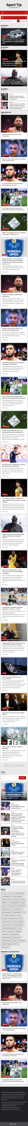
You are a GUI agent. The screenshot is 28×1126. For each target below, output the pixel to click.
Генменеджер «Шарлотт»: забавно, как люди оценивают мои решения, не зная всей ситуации (14, 63)
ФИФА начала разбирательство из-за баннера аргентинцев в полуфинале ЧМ (14, 233)
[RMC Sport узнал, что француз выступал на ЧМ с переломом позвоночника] (14, 454)
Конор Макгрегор (18, 909)
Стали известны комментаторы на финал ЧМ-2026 (17, 843)
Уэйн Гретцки (5, 934)
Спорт (20, 928)
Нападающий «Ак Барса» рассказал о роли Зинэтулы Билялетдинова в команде (13, 644)
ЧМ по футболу (22, 940)
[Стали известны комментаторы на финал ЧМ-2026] (14, 702)
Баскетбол (5, 59)
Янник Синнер (5, 947)
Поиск (3, 772)
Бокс (11, 899)
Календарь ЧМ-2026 (6, 909)
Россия (19, 915)
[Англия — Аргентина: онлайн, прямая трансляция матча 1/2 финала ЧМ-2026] (5, 871)
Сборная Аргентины (18, 921)
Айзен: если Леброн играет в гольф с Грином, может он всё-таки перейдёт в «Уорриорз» (12, 571)
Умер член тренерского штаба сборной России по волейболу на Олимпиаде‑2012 (17, 97)
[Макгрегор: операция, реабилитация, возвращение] (14, 123)
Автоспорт (5, 41)
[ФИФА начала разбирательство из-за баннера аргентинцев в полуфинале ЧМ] (14, 222)
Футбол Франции (6, 940)
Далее (21, 765)
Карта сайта (13, 1124)
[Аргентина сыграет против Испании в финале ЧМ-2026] (5, 881)
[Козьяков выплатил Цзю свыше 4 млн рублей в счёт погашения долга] (14, 148)
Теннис (4, 255)
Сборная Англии (6, 921)
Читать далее (5, 271)
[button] (2, 13)
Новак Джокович (17, 912)
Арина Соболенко (17, 896)
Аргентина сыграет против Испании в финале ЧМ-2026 (18, 882)
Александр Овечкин (19, 893)
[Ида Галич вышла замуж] (14, 37)
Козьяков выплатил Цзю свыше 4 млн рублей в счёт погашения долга (14, 159)
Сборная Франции (18, 925)
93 (17, 765)
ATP (3, 893)
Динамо (23, 902)
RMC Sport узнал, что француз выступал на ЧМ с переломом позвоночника (13, 465)
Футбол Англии (15, 934)
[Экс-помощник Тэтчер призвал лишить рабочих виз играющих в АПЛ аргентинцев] (14, 197)
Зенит (3, 906)
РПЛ (24, 912)
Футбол (4, 708)
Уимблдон (18, 931)
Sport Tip (14, 5)
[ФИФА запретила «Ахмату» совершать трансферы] (14, 736)
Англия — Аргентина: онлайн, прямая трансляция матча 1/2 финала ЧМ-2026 (16, 872)
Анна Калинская (6, 896)
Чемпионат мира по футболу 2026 (10, 944)
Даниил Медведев (14, 902)
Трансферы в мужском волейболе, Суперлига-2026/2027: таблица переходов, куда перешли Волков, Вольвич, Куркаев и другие (17, 106)
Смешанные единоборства (9, 928)
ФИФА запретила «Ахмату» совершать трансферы (18, 853)
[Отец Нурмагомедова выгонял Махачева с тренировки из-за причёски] (14, 173)
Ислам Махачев (11, 906)
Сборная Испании (6, 925)
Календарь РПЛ (21, 906)
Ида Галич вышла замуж (9, 43)
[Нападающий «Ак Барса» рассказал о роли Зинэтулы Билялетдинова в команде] (14, 632)
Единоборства (6, 130)
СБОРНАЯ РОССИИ (13, 918)
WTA (11, 893)
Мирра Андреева (6, 912)
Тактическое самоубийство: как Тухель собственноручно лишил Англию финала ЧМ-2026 (18, 862)
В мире (23, 899)
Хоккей (4, 603)
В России (16, 899)
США (21, 918)
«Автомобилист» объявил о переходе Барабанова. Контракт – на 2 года (12, 608)
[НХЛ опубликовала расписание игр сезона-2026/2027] (14, 666)
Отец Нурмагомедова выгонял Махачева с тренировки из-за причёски (13, 184)
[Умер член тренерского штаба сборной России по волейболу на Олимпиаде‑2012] (4, 96)
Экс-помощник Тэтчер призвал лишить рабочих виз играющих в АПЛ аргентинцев (13, 209)
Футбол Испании (6, 937)
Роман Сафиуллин (10, 915)
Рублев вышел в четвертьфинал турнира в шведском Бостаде (18, 806)
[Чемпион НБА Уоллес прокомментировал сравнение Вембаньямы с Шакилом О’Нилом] (14, 523)
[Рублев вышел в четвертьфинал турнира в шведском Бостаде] (5, 806)
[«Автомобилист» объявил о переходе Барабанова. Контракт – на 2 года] (14, 596)
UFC (7, 893)
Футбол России (17, 937)
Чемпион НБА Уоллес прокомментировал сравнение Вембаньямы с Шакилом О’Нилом (12, 82)
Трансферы (11, 931)
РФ (2, 915)
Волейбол (11, 94)
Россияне (4, 918)
